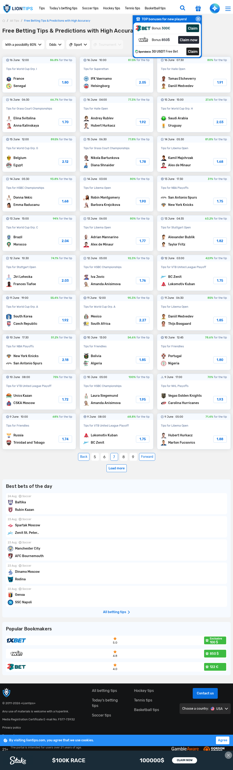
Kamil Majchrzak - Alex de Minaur (193, 154)
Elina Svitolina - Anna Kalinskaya (39, 114)
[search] (182, 8)
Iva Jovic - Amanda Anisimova (116, 273)
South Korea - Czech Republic (39, 312)
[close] (198, 19)
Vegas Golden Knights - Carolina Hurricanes (193, 391)
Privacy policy (11, 727)
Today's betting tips (63, 8)
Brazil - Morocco (39, 233)
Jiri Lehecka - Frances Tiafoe (39, 273)
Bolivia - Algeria (116, 352)
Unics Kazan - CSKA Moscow (39, 391)
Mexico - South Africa (116, 312)
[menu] (228, 8)
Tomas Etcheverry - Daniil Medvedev (193, 74)
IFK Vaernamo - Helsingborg (116, 74)
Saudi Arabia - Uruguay (193, 114)
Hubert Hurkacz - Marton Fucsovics (193, 431)
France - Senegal (39, 74)
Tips (42, 8)
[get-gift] (198, 9)
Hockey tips (111, 8)
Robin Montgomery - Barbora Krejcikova (116, 193)
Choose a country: (195, 709)
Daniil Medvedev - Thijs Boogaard (193, 312)
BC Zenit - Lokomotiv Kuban (193, 273)
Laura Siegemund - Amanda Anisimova (116, 391)
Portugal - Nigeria (193, 352)
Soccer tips (90, 8)
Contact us (205, 693)
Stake (116, 760)
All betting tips (104, 690)
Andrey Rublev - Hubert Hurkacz (116, 114)
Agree (222, 740)
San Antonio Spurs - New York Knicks (193, 193)
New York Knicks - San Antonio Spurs (39, 352)
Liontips (17, 8)
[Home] (3, 20)
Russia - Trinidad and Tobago (39, 431)
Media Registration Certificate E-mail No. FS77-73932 (38, 719)
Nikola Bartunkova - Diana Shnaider (116, 154)
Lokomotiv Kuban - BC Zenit (116, 431)
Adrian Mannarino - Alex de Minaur (116, 233)
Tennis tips (132, 8)
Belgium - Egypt (39, 154)
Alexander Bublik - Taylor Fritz (193, 233)
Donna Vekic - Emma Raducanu (39, 193)
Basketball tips (155, 8)
